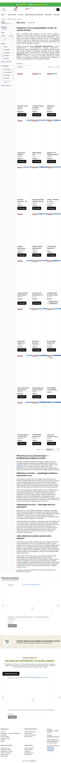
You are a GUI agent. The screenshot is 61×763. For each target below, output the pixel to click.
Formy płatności (28, 733)
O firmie (3, 731)
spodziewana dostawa (7, 81)
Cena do (11, 35)
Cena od (3, 35)
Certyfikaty (3, 735)
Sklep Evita (3, 19)
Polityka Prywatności (6, 753)
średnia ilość (7, 75)
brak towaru (7, 69)
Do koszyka (22, 114)
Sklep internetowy (28, 760)
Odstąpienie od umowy (7, 751)
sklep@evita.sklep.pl (40, 4)
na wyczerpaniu (8, 72)
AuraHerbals (7, 49)
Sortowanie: (20, 63)
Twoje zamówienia (29, 748)
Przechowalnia (28, 754)
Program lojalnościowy (30, 731)
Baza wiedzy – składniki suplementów (10, 733)
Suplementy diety (12, 19)
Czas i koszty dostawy (30, 735)
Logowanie (27, 751)
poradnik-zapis (28, 749)
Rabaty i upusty (28, 736)
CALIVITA (6, 58)
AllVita (5, 47)
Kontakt (3, 741)
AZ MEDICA (7, 52)
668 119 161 (22, 4)
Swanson (37, 548)
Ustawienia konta (28, 753)
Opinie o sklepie (5, 736)
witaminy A (20, 466)
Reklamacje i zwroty (6, 749)
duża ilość (6, 78)
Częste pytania (4, 754)
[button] (57, 9)
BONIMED (6, 55)
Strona (49, 66)
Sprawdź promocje (11, 674)
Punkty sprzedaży (5, 738)
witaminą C (25, 562)
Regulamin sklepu (5, 748)
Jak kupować (4, 756)
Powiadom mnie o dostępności (53, 302)
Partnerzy (3, 739)
